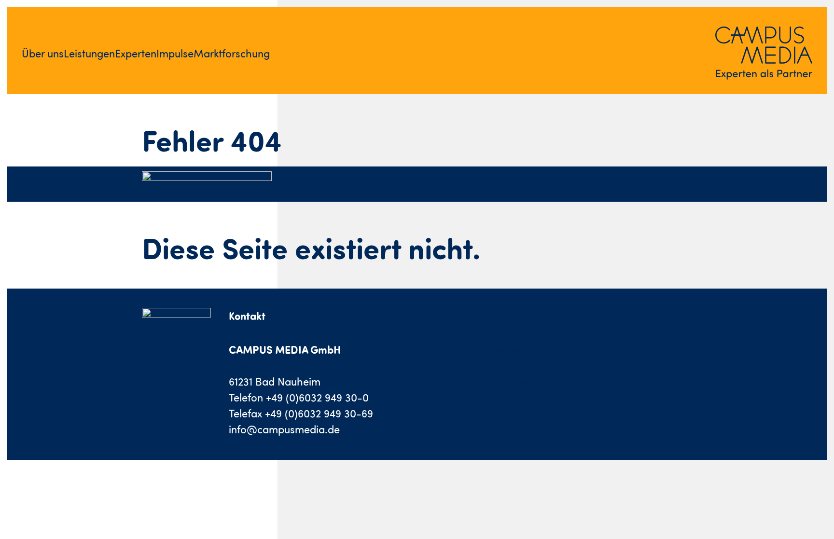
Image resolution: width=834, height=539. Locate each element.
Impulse (175, 53)
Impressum (511, 350)
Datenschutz (514, 383)
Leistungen (89, 53)
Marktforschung (232, 53)
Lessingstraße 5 (266, 366)
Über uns (43, 53)
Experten (135, 53)
